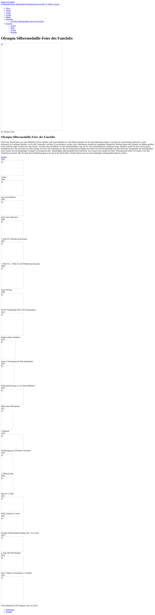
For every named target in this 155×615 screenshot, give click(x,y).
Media (8, 17)
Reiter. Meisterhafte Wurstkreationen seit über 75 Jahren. (31, 4)
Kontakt (14, 32)
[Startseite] (5, 4)
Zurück (4, 157)
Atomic (56, 4)
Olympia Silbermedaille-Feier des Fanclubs (27, 21)
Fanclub (9, 24)
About (8, 10)
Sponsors (9, 19)
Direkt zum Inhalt (7, 2)
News (8, 8)
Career (8, 13)
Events (8, 15)
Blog (12, 28)
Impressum (10, 610)
